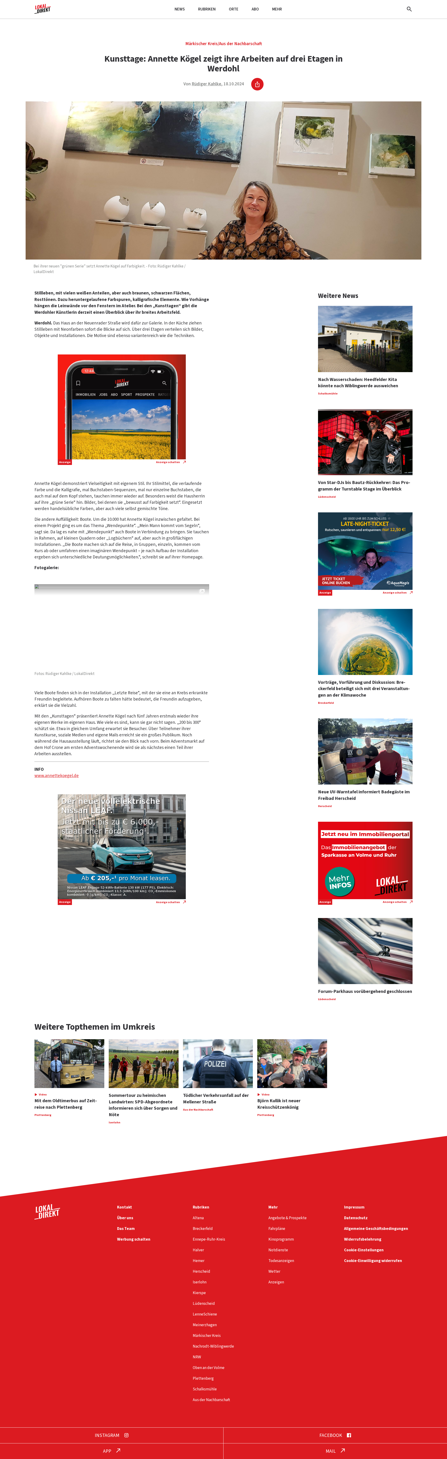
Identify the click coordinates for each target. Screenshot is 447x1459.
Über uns (125, 1218)
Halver (198, 1250)
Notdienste (278, 1250)
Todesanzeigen (281, 1261)
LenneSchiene (205, 1314)
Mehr (277, 9)
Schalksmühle (205, 1389)
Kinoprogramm (281, 1239)
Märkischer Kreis (201, 44)
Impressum (354, 1207)
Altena (198, 1218)
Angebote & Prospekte (287, 1218)
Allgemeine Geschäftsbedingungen (376, 1229)
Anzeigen (276, 1282)
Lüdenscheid (204, 1303)
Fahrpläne (276, 1229)
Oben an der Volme (208, 1368)
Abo (255, 9)
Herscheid (201, 1271)
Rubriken (207, 9)
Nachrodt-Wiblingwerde (213, 1346)
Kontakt (124, 1207)
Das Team (126, 1229)
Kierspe (199, 1293)
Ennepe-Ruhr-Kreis (209, 1239)
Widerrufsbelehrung (362, 1239)
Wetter (274, 1271)
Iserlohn (200, 1282)
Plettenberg (203, 1378)
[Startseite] (42, 12)
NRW (197, 1357)
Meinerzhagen (205, 1325)
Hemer (198, 1261)
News (180, 9)
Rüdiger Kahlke (206, 84)
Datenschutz (356, 1218)
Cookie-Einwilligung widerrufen (373, 1261)
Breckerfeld (203, 1229)
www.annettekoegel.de (56, 776)
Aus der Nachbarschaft (240, 44)
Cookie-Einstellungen (364, 1250)
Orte (233, 9)
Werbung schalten (133, 1239)
